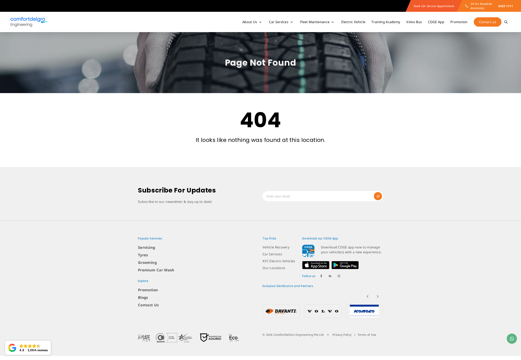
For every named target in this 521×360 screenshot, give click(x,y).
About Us (249, 22)
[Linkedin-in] (330, 276)
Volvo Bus (414, 22)
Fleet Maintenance (314, 22)
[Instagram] (339, 276)
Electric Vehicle (353, 22)
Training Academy (385, 22)
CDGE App (436, 22)
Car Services (278, 22)
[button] (28, 348)
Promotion (459, 22)
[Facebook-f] (321, 276)
